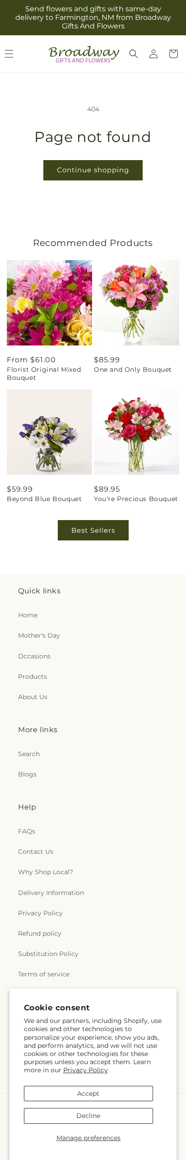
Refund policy (39, 933)
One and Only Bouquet (133, 369)
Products (32, 676)
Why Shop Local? (45, 872)
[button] (134, 54)
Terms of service (44, 974)
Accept (88, 1093)
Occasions (34, 656)
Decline (88, 1116)
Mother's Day (39, 635)
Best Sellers (93, 530)
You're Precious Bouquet (136, 499)
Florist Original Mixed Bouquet (44, 373)
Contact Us (35, 852)
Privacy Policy (85, 1070)
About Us (32, 697)
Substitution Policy (48, 954)
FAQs (26, 831)
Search (29, 754)
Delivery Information (51, 893)
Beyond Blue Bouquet (44, 499)
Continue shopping (93, 170)
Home (27, 615)
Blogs (27, 774)
